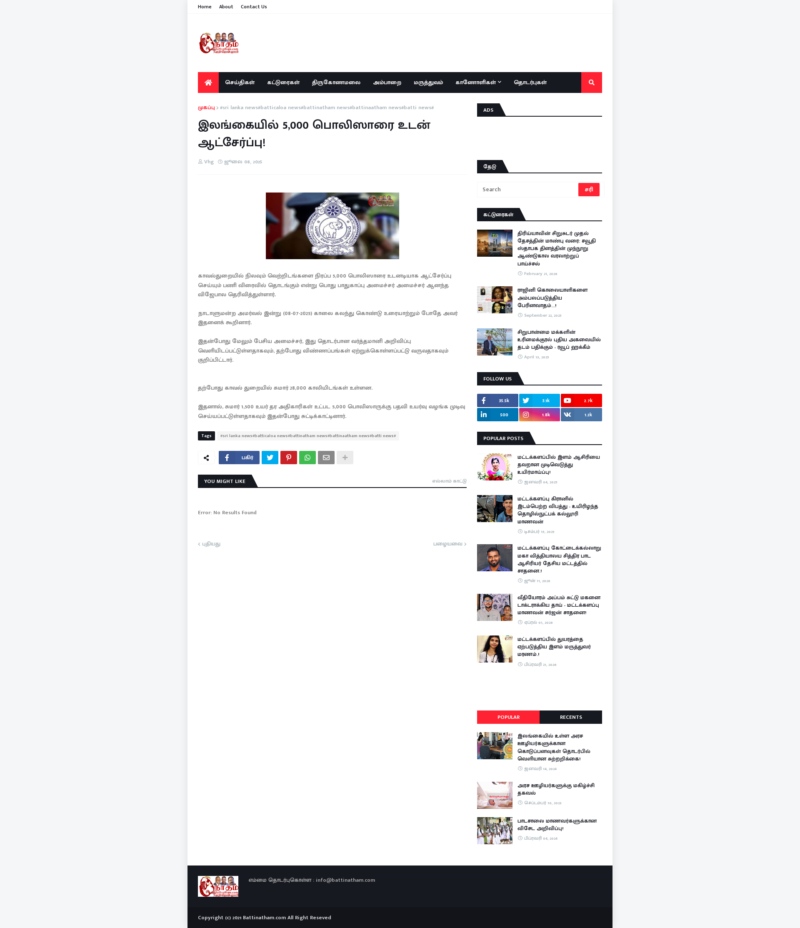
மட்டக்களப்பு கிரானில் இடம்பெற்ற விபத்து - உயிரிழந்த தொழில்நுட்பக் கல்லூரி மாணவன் (558, 510)
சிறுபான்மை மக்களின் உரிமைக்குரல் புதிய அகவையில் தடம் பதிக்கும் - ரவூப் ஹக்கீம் (559, 339)
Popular (509, 717)
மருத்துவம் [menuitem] (428, 82)
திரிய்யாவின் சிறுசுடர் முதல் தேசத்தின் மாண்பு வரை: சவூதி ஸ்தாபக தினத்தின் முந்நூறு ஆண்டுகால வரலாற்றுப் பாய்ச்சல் (557, 249)
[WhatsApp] (307, 457)
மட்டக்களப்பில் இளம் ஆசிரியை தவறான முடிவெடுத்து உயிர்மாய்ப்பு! (559, 464)
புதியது (211, 544)
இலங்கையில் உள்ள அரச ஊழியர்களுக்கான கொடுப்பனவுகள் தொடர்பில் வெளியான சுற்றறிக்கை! (554, 747)
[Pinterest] (288, 457)
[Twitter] (270, 457)
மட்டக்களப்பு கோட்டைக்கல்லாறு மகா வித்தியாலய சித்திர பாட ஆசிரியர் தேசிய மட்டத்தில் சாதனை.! (559, 559)
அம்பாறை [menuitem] (387, 82)
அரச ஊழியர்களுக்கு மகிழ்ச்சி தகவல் (556, 789)
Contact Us (254, 7)
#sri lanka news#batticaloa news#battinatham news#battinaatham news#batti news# (327, 108)
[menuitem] (208, 82)
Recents (571, 717)
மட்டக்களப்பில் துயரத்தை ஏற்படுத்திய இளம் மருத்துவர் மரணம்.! (554, 646)
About (226, 7)
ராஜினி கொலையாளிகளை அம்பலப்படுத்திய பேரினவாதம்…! (553, 297)
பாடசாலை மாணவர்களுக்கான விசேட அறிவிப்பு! (557, 824)
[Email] (326, 457)
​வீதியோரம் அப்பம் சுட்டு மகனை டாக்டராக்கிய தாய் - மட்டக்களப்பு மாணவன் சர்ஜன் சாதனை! (559, 605)
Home (205, 7)
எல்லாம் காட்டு (449, 481)
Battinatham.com (264, 917)
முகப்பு (206, 108)
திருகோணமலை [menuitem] (336, 82)
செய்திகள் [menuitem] (240, 82)
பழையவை (447, 544)
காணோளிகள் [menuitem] (475, 82)
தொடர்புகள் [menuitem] (530, 82)
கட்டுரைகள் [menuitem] (283, 82)
